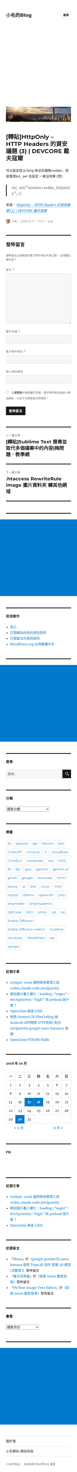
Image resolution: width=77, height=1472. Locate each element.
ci (45, 852)
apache (22, 843)
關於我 (11, 1441)
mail (57, 886)
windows (15, 938)
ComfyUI (15, 861)
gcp (28, 869)
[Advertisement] (38, 65)
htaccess (45, 878)
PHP (41, 221)
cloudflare (60, 852)
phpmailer (16, 904)
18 (38, 1102)
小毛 (14, 221)
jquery (13, 886)
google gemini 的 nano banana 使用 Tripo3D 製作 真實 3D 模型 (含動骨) (40, 1264)
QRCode (15, 912)
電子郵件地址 (16, 351)
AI (9, 843)
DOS (62, 861)
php (50, 221)
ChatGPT (15, 852)
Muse (17, 1259)
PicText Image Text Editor (34, 1288)
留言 (10, 269)
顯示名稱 (13, 331)
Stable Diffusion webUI (26, 929)
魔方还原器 (21, 1276)
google (27, 878)
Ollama (28, 895)
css (50, 861)
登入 (13, 627)
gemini (42, 869)
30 (20, 1119)
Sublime (57, 929)
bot (61, 843)
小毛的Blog (19, 15)
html (61, 878)
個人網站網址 (14, 371)
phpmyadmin (40, 904)
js (24, 886)
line (33, 886)
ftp (18, 869)
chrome (33, 852)
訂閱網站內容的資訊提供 (28, 633)
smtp (42, 912)
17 (29, 1102)
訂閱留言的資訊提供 (25, 638)
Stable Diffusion (20, 921)
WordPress (36, 938)
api (34, 843)
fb (9, 869)
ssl (63, 912)
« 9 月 (19, 1128)
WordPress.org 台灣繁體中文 (32, 644)
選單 (66, 15)
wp (52, 938)
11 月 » (58, 1128)
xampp (13, 946)
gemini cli (61, 869)
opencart (46, 895)
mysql (13, 895)
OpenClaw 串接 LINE (26, 1011)
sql (54, 912)
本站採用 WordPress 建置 (39, 1464)
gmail (12, 878)
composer (35, 861)
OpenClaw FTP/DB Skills (29, 1040)
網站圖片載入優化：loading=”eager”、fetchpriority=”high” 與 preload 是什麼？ (40, 999)
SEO (29, 912)
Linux (45, 886)
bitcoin (48, 843)
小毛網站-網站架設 (19, 1451)
